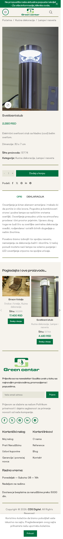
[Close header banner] (57, 4)
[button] (16, 321)
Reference (38, 445)
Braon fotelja (16, 299)
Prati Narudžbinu (11, 445)
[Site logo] (30, 11)
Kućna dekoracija (25, 20)
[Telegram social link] (30, 183)
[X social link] (17, 183)
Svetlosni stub (45, 320)
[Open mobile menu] (5, 12)
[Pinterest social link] (22, 183)
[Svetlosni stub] (45, 296)
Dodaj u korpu (37, 173)
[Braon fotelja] (16, 286)
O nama (37, 439)
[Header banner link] (30, 4)
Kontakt (37, 457)
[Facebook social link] (12, 183)
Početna (7, 20)
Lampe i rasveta (47, 20)
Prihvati (30, 533)
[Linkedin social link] (26, 183)
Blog (35, 451)
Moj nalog (7, 439)
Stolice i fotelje (12, 303)
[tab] (19, 196)
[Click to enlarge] (8, 105)
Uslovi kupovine (11, 451)
